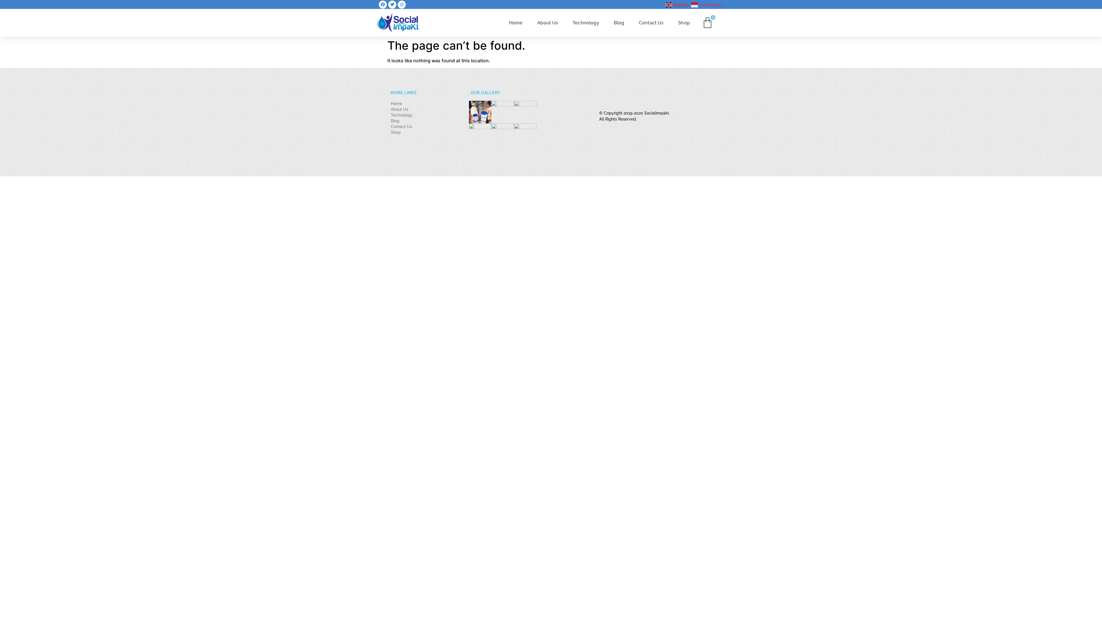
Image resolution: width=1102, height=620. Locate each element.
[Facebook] (383, 5)
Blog (619, 22)
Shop (684, 22)
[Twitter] (392, 5)
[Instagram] (402, 5)
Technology (586, 22)
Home (516, 22)
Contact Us (651, 22)
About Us (547, 22)
